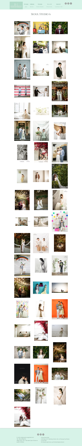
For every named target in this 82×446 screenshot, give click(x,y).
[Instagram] (68, 3)
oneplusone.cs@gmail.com (27, 437)
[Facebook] (66, 3)
